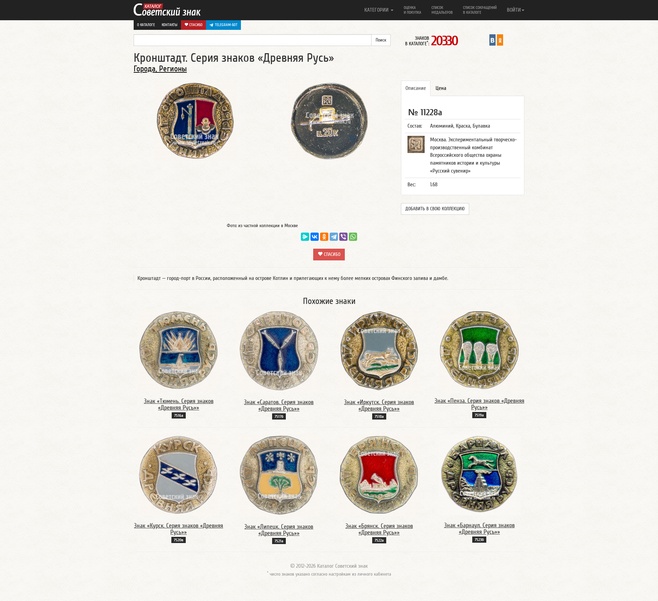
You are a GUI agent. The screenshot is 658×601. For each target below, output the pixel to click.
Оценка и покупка (412, 10)
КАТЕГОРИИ (377, 10)
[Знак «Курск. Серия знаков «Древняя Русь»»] (178, 474)
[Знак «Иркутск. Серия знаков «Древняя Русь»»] (379, 350)
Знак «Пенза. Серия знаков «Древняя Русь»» (479, 404)
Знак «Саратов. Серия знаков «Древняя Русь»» (279, 406)
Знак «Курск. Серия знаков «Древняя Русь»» (178, 529)
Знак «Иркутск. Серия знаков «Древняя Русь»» (379, 406)
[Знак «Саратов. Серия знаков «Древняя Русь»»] (279, 350)
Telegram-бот (226, 25)
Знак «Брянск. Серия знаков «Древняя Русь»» (379, 529)
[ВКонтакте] (314, 237)
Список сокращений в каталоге (480, 10)
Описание (415, 88)
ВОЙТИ (514, 10)
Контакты (170, 25)
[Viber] (343, 237)
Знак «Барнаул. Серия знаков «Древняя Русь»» (479, 529)
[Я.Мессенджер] (305, 237)
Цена (441, 88)
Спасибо (195, 25)
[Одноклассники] (324, 237)
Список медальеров (442, 10)
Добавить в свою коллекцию (435, 209)
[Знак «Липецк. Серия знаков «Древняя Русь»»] (279, 475)
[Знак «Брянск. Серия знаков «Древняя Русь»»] (379, 475)
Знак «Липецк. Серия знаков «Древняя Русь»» (278, 530)
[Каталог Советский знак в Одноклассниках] (500, 40)
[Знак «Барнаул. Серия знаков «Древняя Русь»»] (479, 474)
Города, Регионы (160, 68)
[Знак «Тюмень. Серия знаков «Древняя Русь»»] (178, 350)
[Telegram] (334, 237)
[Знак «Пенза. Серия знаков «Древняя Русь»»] (479, 350)
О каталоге (146, 25)
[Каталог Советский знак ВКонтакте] (492, 40)
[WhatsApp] (353, 237)
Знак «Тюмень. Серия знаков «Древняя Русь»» (179, 405)
